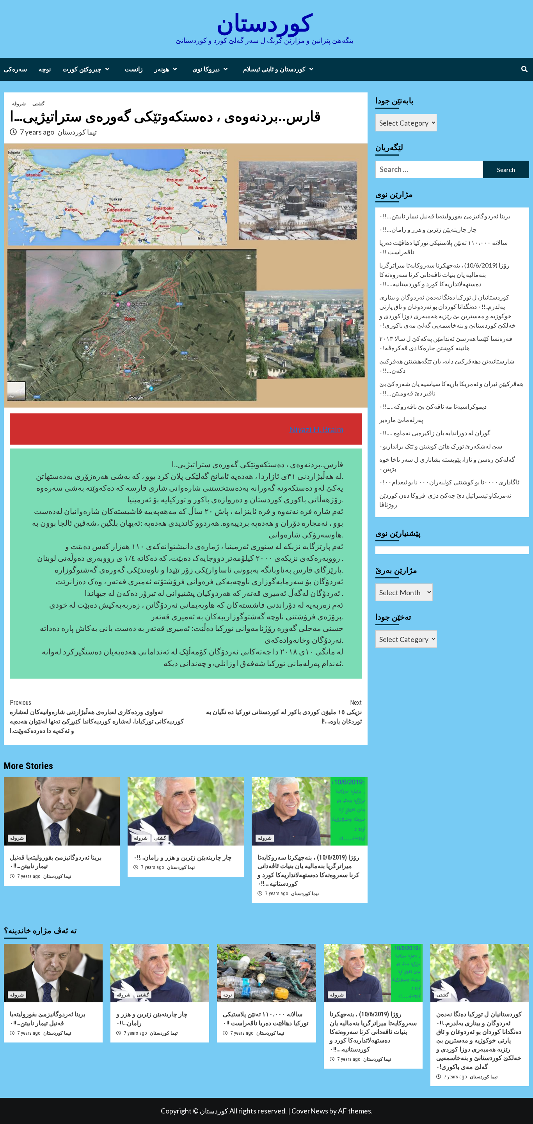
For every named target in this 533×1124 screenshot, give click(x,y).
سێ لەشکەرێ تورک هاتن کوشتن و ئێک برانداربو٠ (440, 446)
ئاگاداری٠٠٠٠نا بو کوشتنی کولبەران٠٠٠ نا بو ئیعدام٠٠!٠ (449, 482)
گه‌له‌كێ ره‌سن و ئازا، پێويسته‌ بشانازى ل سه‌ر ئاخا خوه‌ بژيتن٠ (447, 464)
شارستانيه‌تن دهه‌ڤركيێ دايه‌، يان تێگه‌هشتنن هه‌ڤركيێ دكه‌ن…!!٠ (446, 365)
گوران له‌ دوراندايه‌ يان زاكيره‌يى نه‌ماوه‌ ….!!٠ (434, 432)
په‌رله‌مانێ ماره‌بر (401, 419)
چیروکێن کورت (81, 69)
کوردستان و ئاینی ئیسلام (274, 69)
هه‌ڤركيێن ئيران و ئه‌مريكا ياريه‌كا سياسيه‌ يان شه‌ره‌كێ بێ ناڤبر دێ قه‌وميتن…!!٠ (451, 388)
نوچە (45, 69)
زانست (134, 69)
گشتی (38, 103)
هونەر (162, 69)
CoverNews (309, 1110)
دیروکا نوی (206, 69)
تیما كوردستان (77, 132)
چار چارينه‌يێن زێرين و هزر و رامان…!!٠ (182, 857)
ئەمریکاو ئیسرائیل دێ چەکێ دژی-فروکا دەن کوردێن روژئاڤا (445, 499)
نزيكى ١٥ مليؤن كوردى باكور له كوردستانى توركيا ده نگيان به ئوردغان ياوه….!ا (284, 712)
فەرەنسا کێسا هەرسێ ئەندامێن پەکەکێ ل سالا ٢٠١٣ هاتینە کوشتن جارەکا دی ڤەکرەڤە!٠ (445, 343)
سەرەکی (15, 69)
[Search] (524, 69)
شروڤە (19, 103)
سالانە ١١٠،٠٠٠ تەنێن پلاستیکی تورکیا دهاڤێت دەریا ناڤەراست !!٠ (443, 247)
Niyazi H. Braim (316, 429)
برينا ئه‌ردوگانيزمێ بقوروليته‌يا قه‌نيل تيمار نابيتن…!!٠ (444, 216)
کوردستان (265, 23)
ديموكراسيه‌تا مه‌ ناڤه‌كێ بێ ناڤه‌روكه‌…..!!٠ (433, 406)
